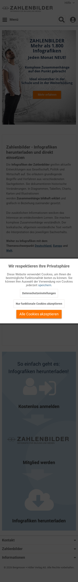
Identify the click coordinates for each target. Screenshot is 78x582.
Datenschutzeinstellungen (39, 293)
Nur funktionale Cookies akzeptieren (39, 303)
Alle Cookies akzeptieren (39, 314)
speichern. (45, 285)
